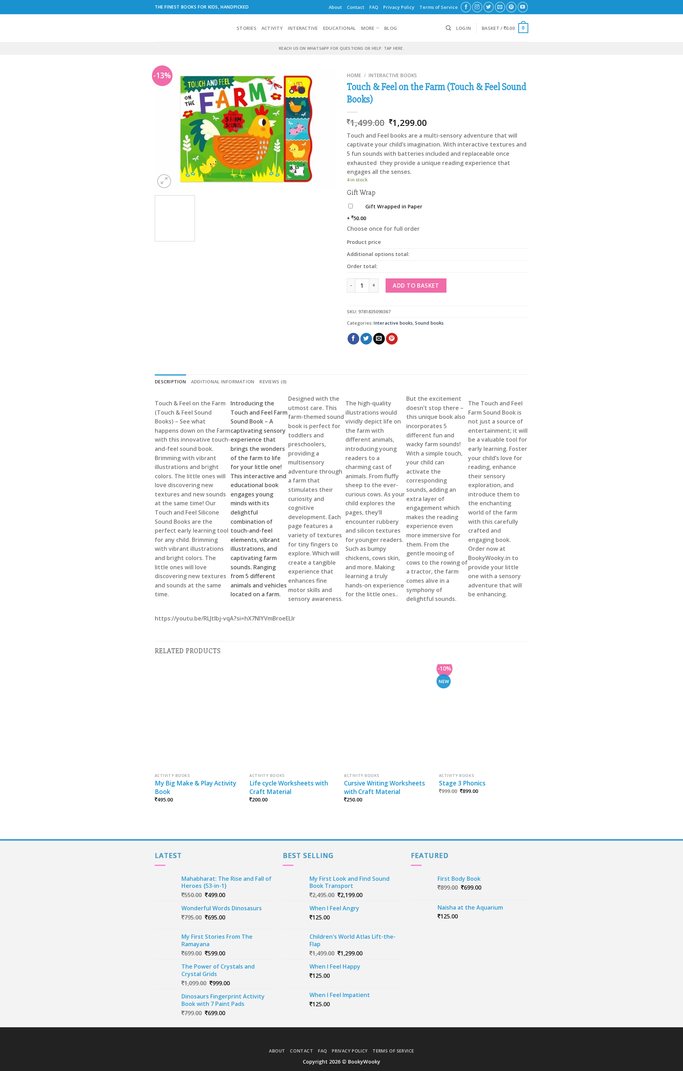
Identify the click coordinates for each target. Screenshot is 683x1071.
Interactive (303, 28)
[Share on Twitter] (366, 339)
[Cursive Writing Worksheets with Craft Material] (388, 716)
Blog (390, 28)
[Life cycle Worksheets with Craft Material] (293, 716)
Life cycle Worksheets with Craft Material (288, 787)
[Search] (448, 28)
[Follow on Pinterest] (511, 7)
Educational (339, 28)
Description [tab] (170, 381)
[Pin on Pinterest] (392, 339)
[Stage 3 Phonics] (483, 716)
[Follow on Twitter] (488, 7)
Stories (246, 28)
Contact (355, 7)
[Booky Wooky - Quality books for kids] (190, 28)
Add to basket (416, 285)
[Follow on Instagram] (477, 7)
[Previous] (167, 129)
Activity (272, 28)
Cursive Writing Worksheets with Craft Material (384, 787)
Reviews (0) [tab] (272, 381)
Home (354, 75)
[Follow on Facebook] (466, 7)
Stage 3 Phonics (462, 783)
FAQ (373, 7)
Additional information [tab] (223, 381)
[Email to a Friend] (379, 339)
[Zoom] (164, 181)
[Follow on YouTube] (523, 7)
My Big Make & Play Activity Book (195, 787)
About (335, 7)
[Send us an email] (500, 7)
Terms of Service (438, 7)
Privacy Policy (398, 7)
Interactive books (393, 75)
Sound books (429, 323)
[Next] (323, 129)
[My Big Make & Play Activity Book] (199, 716)
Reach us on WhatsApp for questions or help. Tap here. (341, 48)
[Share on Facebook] (353, 339)
